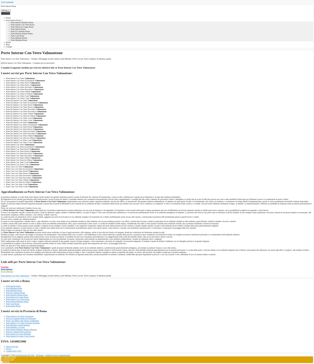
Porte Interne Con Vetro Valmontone (15, 276)
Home (8, 18)
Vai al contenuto (7, 2)
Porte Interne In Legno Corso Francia (20, 336)
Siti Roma (40, 355)
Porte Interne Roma (8, 6)
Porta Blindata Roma (19, 38)
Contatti (9, 47)
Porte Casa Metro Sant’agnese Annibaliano (22, 321)
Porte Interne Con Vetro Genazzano (19, 316)
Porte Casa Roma (17, 36)
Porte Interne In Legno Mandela (18, 334)
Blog (8, 45)
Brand (8, 42)
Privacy (9, 349)
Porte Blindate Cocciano (15, 327)
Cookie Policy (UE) (13, 351)
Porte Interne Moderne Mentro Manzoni (21, 330)
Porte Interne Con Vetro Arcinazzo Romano (23, 323)
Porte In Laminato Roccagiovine (18, 332)
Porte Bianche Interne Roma (22, 34)
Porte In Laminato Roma (20, 31)
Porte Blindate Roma (19, 40)
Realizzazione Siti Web (25, 355)
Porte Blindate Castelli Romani (18, 325)
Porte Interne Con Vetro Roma (22, 25)
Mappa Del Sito (12, 347)
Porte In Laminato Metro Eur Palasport (21, 318)
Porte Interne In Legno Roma (22, 27)
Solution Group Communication (57, 355)
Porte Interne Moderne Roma (22, 22)
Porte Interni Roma (18, 29)
